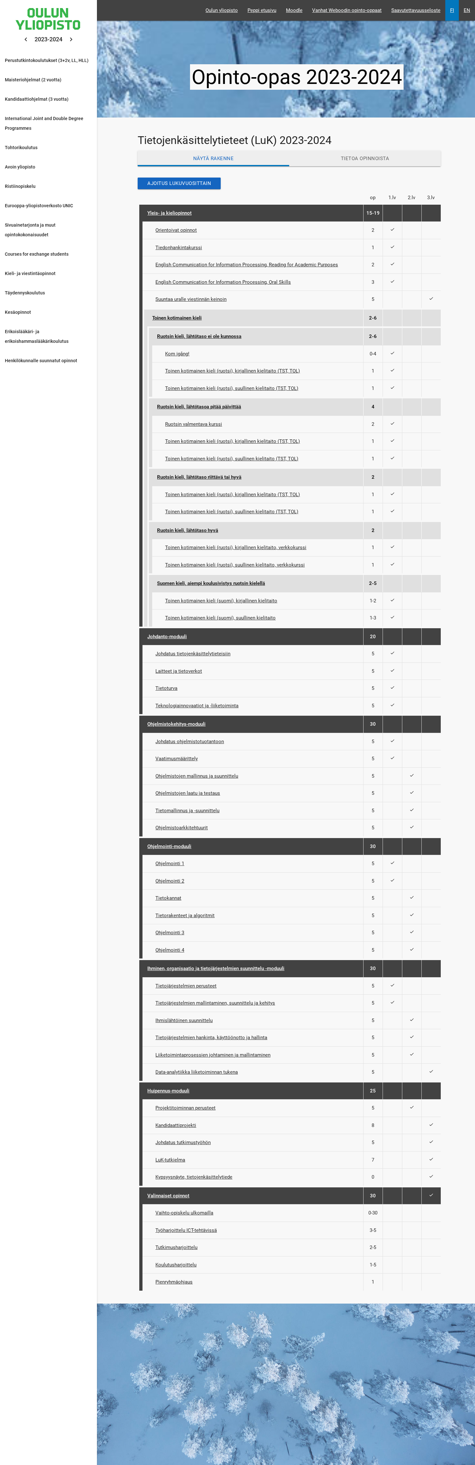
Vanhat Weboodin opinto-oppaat (347, 10)
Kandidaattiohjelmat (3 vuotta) (37, 99)
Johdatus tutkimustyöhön (183, 1142)
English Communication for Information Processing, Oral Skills (223, 282)
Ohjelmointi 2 (169, 881)
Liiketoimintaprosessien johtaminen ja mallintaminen (212, 1055)
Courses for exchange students (37, 254)
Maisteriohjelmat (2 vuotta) (33, 79)
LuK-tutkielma (170, 1160)
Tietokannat (168, 898)
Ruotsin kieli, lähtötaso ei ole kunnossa (199, 336)
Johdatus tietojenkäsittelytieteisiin (192, 654)
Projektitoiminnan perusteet (185, 1108)
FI (452, 10)
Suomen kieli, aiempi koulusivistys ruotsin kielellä (211, 583)
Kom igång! (177, 354)
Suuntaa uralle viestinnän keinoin (191, 299)
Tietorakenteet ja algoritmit (185, 915)
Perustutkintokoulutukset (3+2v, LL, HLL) (47, 60)
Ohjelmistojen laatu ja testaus (187, 793)
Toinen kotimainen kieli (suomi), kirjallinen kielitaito (221, 601)
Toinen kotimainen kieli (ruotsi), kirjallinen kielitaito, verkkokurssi (235, 547)
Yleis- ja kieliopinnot (169, 213)
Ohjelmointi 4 (169, 950)
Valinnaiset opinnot (168, 1196)
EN (467, 10)
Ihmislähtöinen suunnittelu (184, 1020)
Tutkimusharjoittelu (176, 1247)
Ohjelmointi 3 (169, 933)
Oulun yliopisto (222, 10)
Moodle (294, 10)
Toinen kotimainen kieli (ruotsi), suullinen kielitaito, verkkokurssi (235, 565)
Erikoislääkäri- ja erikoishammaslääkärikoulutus (37, 336)
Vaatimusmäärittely (176, 759)
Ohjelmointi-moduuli (169, 846)
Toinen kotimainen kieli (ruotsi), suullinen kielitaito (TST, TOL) (231, 388)
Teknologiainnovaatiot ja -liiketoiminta (196, 706)
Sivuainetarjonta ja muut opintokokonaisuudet (30, 229)
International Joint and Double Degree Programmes (44, 123)
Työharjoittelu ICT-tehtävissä (186, 1230)
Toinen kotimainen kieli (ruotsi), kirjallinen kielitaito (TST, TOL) (232, 371)
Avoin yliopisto (20, 166)
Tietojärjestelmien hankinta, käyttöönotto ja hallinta (211, 1037)
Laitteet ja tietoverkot (178, 671)
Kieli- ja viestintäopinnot (30, 273)
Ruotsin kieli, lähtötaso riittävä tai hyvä (199, 477)
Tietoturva (166, 688)
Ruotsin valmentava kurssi (193, 424)
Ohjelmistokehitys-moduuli (176, 724)
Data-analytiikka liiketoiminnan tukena (196, 1072)
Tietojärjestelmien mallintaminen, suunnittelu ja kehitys (215, 1003)
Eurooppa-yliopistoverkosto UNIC (39, 205)
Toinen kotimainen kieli (177, 318)
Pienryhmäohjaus (174, 1282)
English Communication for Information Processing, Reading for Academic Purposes (246, 265)
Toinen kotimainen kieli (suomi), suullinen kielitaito (220, 618)
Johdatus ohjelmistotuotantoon (189, 741)
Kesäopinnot (18, 312)
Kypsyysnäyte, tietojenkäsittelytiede (193, 1177)
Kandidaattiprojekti (175, 1125)
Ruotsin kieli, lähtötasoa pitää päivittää (199, 407)
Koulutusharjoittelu (175, 1265)
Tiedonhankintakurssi (178, 248)
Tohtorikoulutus (21, 147)
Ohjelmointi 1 (169, 863)
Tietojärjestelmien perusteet (185, 986)
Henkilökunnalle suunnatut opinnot (41, 360)
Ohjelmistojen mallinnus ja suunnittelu (196, 776)
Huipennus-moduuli (168, 1091)
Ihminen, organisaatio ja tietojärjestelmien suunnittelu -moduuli (215, 968)
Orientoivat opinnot (176, 230)
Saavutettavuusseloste (415, 10)
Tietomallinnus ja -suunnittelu (187, 811)
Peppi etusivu (262, 10)
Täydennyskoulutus (25, 292)
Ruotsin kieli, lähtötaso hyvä (187, 530)
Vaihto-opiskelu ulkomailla (184, 1213)
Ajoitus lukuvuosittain (179, 183)
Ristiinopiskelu (20, 186)
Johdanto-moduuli (167, 637)
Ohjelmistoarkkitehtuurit (181, 828)
